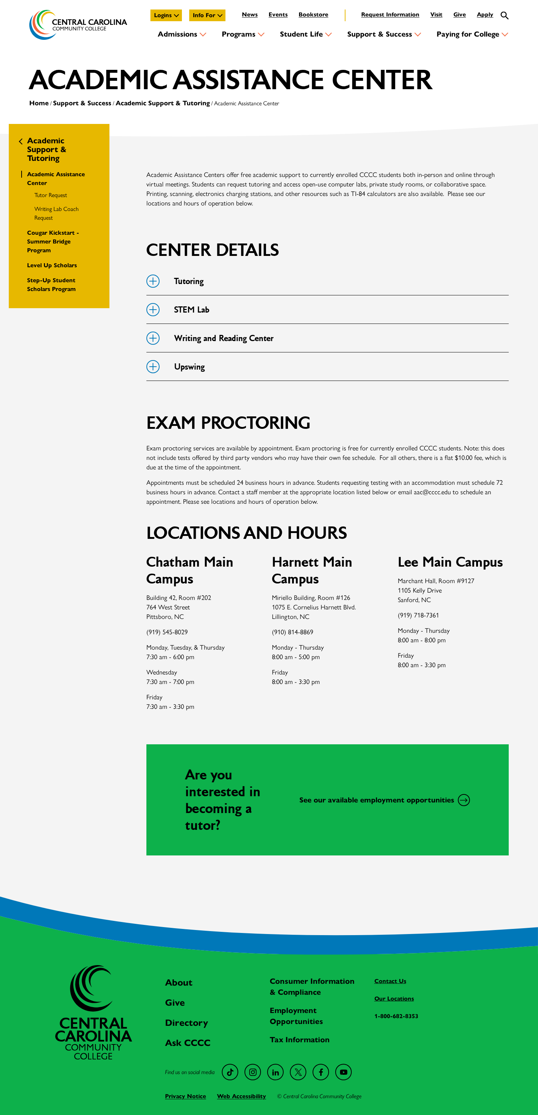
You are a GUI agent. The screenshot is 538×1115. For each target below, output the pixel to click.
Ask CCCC (187, 1042)
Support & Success (379, 34)
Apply (485, 14)
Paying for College (468, 34)
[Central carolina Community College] (93, 1057)
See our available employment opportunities (376, 800)
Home (39, 103)
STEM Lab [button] (191, 310)
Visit (436, 14)
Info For (204, 15)
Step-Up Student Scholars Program (51, 284)
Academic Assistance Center (56, 178)
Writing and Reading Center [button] (223, 338)
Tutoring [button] (188, 281)
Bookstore (313, 14)
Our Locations (394, 998)
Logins (163, 15)
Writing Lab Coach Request (56, 213)
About (179, 982)
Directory (186, 1022)
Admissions (177, 34)
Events (278, 14)
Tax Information (300, 1039)
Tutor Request (50, 195)
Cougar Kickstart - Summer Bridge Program (53, 241)
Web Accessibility (241, 1096)
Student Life (301, 34)
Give (459, 14)
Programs (238, 34)
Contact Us (390, 981)
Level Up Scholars (52, 265)
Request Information (390, 14)
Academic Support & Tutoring (163, 103)
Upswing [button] (189, 367)
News (250, 14)
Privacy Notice (185, 1096)
